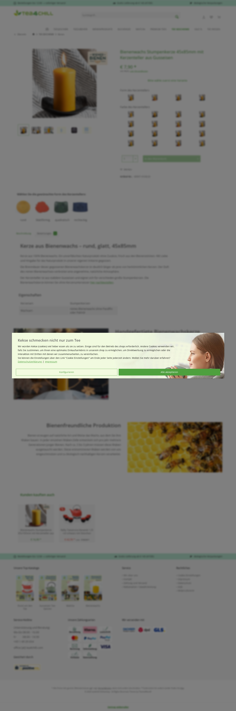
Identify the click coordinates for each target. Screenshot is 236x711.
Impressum (51, 361)
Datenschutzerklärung (30, 361)
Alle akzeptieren (169, 372)
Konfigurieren (66, 372)
